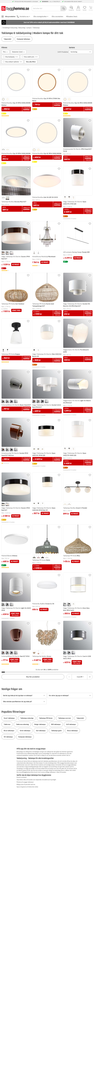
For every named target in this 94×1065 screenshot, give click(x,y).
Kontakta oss (24, 16)
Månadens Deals (71, 16)
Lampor (28, 28)
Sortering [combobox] (74, 52)
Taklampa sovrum (64, 718)
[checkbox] (10, 57)
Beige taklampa (40, 724)
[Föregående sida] (69, 676)
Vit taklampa (8, 737)
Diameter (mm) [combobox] (17, 52)
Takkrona (7, 724)
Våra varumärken (57, 16)
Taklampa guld (56, 731)
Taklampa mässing (26, 718)
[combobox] (79, 676)
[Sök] (64, 8)
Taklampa (36, 28)
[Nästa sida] (89, 676)
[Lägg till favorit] (28, 70)
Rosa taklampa (72, 731)
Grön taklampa (25, 731)
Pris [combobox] (4, 52)
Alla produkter (10, 16)
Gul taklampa (40, 731)
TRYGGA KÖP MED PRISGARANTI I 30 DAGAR (26, 1)
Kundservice (71, 10)
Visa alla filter (31, 62)
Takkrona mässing (22, 724)
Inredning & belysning (10, 28)
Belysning (22, 28)
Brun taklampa (9, 731)
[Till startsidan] (15, 8)
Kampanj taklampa (23, 39)
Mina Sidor (78, 10)
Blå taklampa (55, 724)
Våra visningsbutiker (40, 16)
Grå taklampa (71, 724)
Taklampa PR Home (46, 718)
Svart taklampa (9, 718)
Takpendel (7, 39)
